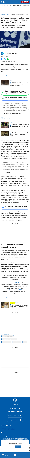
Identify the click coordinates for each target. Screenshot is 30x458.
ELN (25, 342)
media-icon (15, 455)
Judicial (16, 302)
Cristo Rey (9, 5)
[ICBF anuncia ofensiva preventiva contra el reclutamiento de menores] (5, 125)
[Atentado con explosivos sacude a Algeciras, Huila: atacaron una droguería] (5, 133)
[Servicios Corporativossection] (28, 429)
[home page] (15, 400)
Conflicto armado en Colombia (9, 339)
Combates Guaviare (17, 5)
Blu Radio (3, 14)
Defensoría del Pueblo (7, 336)
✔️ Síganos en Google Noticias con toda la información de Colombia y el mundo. (16, 207)
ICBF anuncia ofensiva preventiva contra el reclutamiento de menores (19, 125)
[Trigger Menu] (2, 2)
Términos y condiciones (8, 438)
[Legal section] (28, 433)
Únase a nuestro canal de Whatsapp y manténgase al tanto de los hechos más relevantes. (15, 92)
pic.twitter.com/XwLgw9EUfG (15, 290)
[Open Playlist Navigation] (28, 455)
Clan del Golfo (17, 342)
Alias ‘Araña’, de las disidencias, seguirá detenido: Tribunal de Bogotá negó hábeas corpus (19, 307)
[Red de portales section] (28, 425)
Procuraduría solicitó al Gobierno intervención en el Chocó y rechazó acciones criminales (19, 84)
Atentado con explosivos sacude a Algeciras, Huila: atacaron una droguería (19, 134)
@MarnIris (17, 283)
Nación (7, 14)
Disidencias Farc (6, 342)
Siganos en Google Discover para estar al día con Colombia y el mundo (16, 98)
